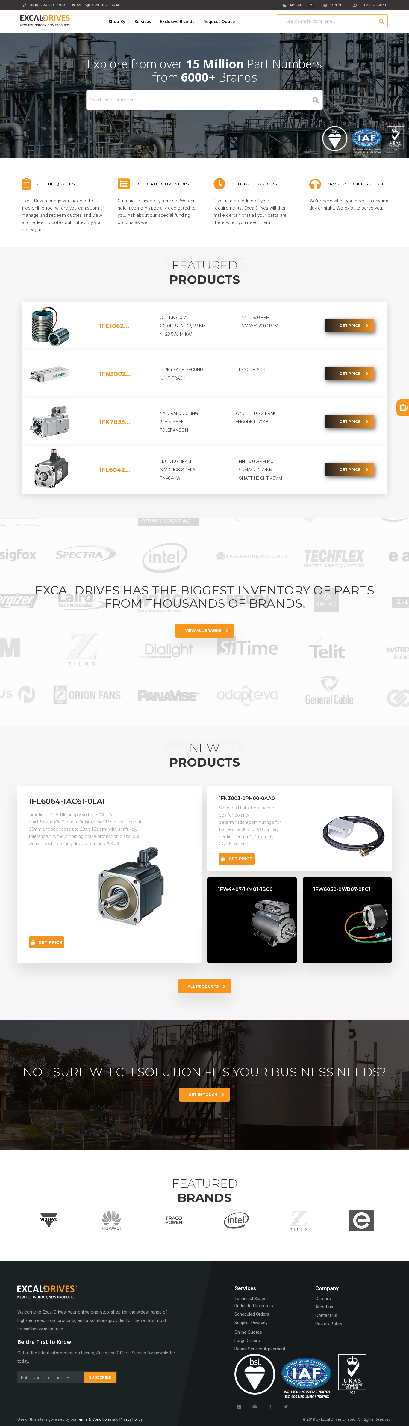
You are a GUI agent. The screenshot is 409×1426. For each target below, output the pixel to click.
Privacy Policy (328, 1323)
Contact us (326, 1315)
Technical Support (252, 1298)
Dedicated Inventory (253, 1305)
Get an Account (373, 5)
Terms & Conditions (94, 1419)
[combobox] (332, 21)
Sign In (335, 5)
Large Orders (247, 1340)
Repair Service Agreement (259, 1349)
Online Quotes (248, 1332)
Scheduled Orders (251, 1314)
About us (324, 1307)
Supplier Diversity (251, 1322)
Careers (323, 1298)
